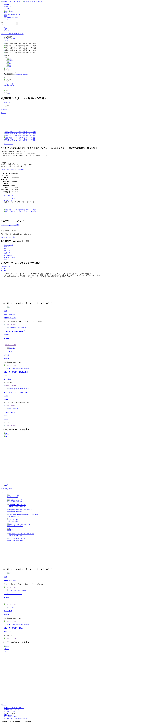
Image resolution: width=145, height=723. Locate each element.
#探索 (5, 29)
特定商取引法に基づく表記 (12, 709)
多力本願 (6, 334)
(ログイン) (4, 268)
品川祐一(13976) (6, 489)
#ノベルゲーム (8, 102)
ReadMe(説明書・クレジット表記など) (12, 169)
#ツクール (7, 252)
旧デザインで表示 (9, 713)
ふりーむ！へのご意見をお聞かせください (17, 718)
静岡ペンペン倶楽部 (10, 314)
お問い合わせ (8, 715)
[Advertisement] (13, 289)
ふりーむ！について (10, 711)
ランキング (7, 8)
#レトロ (6, 30)
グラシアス (7, 375)
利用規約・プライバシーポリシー (14, 708)
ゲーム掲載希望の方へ (10, 716)
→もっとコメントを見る (8, 237)
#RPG (5, 259)
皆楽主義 (6, 355)
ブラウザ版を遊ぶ (6, 266)
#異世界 (6, 246)
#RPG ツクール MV (10, 257)
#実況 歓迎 (7, 250)
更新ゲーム (7, 6)
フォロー (3, 113)
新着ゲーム (7, 4)
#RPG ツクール (8, 245)
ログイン (20, 34)
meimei (6, 415)
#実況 (5, 248)
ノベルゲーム (8, 200)
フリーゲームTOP (9, 198)
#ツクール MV (8, 255)
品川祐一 (4, 109)
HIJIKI (6, 396)
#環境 (5, 253)
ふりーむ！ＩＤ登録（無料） (9, 34)
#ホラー (6, 27)
